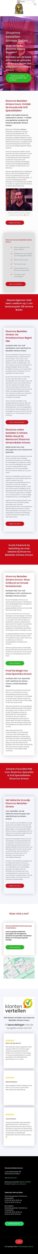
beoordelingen (16, 1024)
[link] (19, 1005)
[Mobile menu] (35, 4)
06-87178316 (26, 1182)
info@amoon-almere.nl (18, 1184)
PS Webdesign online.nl (25, 1246)
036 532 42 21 (11, 1178)
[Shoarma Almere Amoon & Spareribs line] (19, 7)
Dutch (22, 1)
